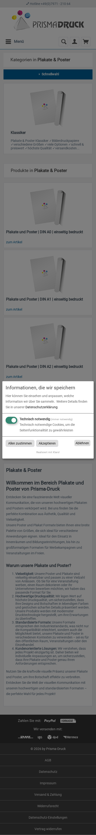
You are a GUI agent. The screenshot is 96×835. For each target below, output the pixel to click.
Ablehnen (82, 443)
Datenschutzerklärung (41, 407)
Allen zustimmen (20, 443)
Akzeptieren (47, 443)
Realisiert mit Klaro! (48, 452)
